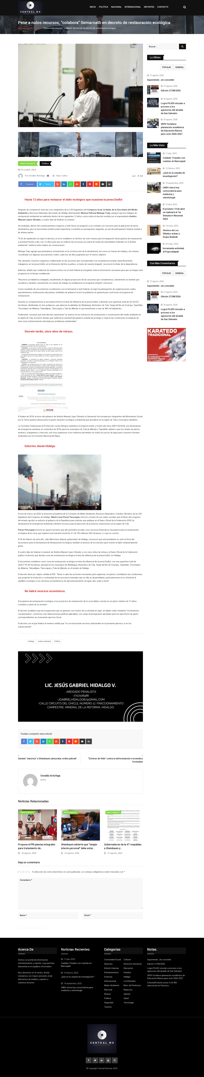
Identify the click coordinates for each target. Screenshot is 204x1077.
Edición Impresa (111, 968)
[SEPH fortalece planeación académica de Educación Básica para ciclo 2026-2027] (153, 123)
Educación (128, 968)
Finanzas (108, 977)
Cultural (127, 959)
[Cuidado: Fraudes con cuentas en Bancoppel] (154, 157)
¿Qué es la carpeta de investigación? (77, 977)
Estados (127, 972)
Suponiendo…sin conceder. (161, 80)
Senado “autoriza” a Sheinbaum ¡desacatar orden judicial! (47, 758)
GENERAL (179, 67)
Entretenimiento (111, 972)
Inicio (93, 7)
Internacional (133, 7)
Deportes (149, 7)
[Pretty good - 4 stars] (26, 872)
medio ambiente (44, 641)
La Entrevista (129, 981)
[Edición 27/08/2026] (153, 89)
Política (103, 7)
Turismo (108, 1007)
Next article (136, 755)
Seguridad (108, 1002)
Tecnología (129, 1002)
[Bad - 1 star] (18, 872)
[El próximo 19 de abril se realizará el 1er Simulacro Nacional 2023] (154, 208)
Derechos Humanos (133, 964)
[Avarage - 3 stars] (23, 872)
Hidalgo (31, 641)
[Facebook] (24, 741)
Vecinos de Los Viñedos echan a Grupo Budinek (171, 233)
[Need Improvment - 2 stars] (21, 872)
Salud (126, 998)
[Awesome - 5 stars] (29, 872)
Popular (166, 67)
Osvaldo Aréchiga (50, 775)
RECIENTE (153, 67)
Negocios (128, 989)
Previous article (26, 755)
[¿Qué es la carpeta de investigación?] (154, 170)
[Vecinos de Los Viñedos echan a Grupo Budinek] (154, 230)
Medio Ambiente (34, 28)
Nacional (116, 7)
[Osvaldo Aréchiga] (48, 175)
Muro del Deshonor (132, 985)
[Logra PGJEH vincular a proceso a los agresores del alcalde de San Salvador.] (153, 102)
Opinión (127, 994)
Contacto (162, 7)
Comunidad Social (112, 959)
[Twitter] (31, 741)
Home (23, 28)
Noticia (107, 994)
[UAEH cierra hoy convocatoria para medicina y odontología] (154, 187)
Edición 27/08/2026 (171, 90)
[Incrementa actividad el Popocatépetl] (154, 248)
